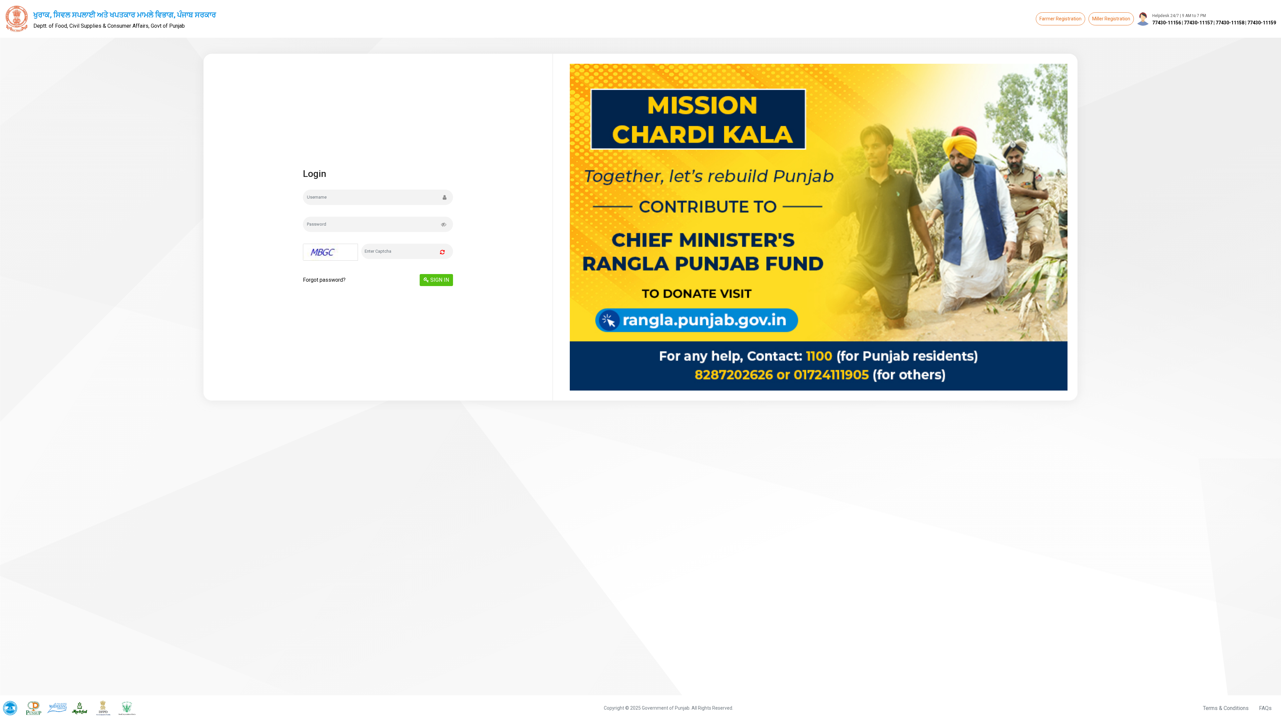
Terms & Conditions (1226, 708)
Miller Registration (1111, 18)
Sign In (439, 280)
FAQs (1265, 708)
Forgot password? (324, 280)
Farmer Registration (1060, 18)
